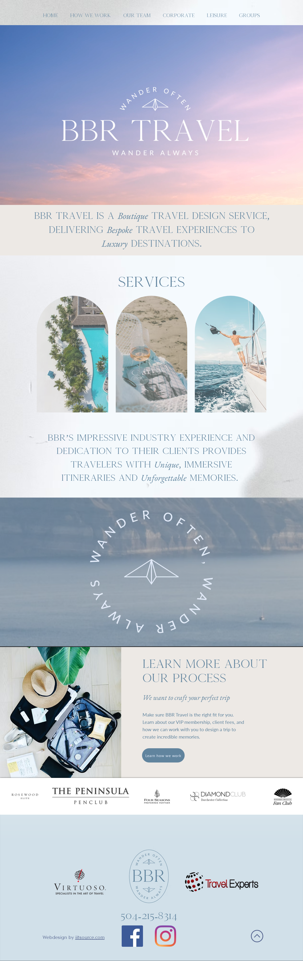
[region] (72, 354)
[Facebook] (132, 936)
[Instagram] (165, 936)
